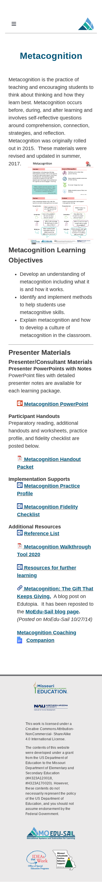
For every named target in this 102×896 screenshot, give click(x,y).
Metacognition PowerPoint (56, 404)
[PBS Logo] (64, 852)
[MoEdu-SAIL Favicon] (86, 17)
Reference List (41, 533)
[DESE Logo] (51, 683)
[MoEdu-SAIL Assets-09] (51, 706)
